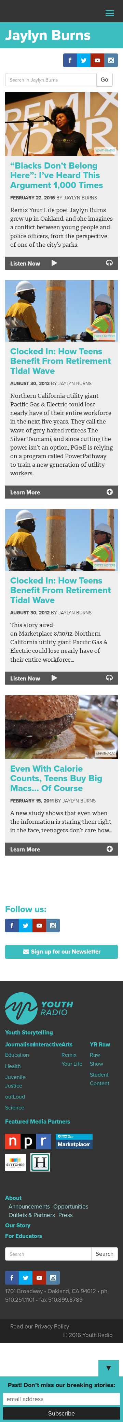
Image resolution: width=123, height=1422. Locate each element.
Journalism (20, 1044)
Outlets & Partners (32, 1215)
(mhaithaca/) (105, 754)
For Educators (23, 1236)
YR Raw (100, 1044)
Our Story (17, 1225)
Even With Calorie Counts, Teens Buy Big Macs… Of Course (56, 778)
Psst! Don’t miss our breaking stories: (61, 1385)
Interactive (47, 1044)
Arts (67, 1044)
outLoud (15, 1096)
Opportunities (70, 1206)
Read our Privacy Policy (39, 1326)
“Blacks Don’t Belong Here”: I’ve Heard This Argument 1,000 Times (56, 175)
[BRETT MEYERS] (61, 310)
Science (14, 1107)
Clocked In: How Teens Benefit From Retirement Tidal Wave (60, 361)
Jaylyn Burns (80, 198)
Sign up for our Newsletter (65, 951)
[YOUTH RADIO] (61, 123)
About (13, 1198)
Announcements (29, 1206)
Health (13, 1066)
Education (17, 1055)
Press (65, 1215)
